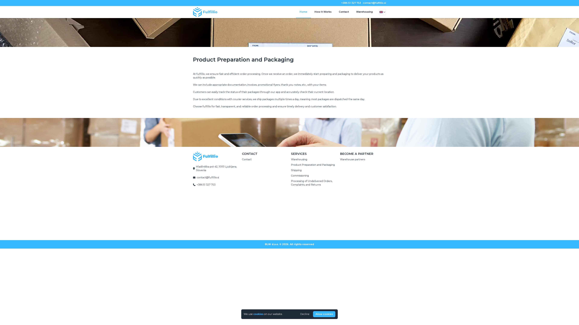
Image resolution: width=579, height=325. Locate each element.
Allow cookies (324, 314)
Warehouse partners (352, 159)
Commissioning (300, 175)
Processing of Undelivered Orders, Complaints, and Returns (311, 183)
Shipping (296, 170)
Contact (344, 11)
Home (303, 11)
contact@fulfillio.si (374, 3)
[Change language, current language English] (382, 12)
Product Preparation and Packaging (313, 164)
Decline (304, 314)
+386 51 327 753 (351, 3)
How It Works (323, 11)
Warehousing (364, 11)
